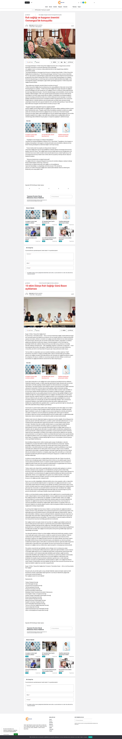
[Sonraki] (94, 2)
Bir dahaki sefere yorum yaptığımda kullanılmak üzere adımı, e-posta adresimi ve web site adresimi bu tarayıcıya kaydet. (50, 273)
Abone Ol (61, 200)
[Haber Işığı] (61, 2)
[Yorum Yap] (58, 62)
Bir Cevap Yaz (29, 247)
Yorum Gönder (29, 276)
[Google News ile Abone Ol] (29, 62)
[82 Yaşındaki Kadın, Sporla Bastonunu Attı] (49, 130)
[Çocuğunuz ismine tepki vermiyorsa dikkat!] (33, 130)
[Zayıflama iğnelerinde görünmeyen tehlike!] (66, 130)
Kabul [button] (16, 734)
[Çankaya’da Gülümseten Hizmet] (32, 234)
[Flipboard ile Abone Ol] (37, 62)
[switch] (32, 3)
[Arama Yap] (97, 3)
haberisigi (31, 25)
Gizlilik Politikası (6, 734)
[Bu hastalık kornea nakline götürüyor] (66, 234)
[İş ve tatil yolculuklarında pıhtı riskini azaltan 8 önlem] (49, 234)
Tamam (90, 737)
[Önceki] (79, 2)
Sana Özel (27, 2)
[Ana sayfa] (42, 7)
